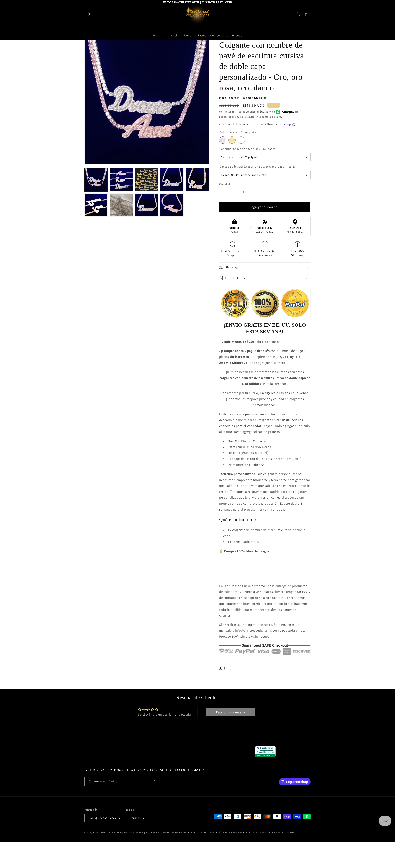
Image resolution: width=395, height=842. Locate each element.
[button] (88, 14)
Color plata (222, 140)
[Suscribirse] (153, 781)
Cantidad (224, 184)
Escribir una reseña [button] (230, 712)
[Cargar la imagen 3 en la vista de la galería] (146, 179)
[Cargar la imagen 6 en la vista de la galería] (96, 205)
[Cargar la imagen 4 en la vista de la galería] (172, 179)
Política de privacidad (203, 832)
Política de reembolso (175, 832)
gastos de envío (233, 116)
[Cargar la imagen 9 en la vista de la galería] (172, 205)
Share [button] (227, 668)
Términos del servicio (230, 832)
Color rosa (241, 140)
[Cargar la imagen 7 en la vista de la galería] (121, 205)
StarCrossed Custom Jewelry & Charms (114, 832)
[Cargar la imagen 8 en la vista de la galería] (146, 205)
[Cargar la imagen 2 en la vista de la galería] (121, 179)
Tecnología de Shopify (147, 832)
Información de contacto (281, 832)
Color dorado (232, 140)
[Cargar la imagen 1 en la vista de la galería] (96, 179)
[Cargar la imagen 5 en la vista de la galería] (197, 179)
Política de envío (255, 832)
